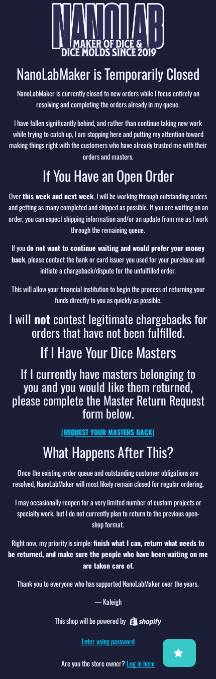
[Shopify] (145, 621)
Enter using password (108, 641)
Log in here (141, 663)
